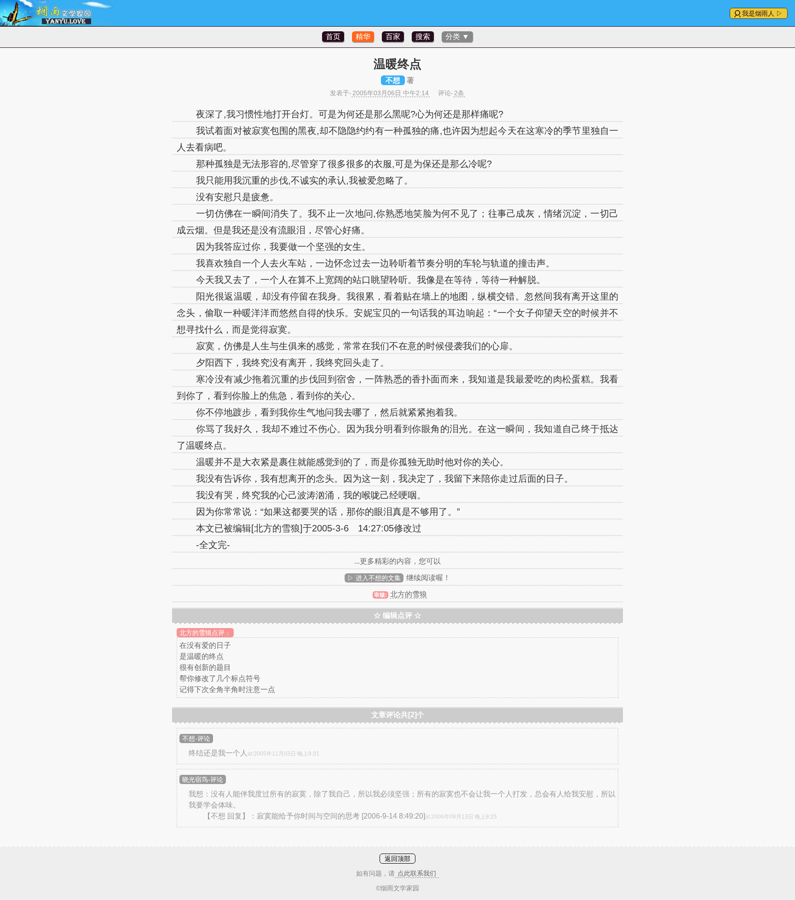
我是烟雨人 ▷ (762, 13)
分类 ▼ (457, 36)
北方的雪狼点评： (205, 632)
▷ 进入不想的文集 (374, 578)
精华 (363, 36)
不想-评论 (196, 738)
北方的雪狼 (408, 594)
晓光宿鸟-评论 (202, 779)
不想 (393, 80)
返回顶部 (397, 858)
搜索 (422, 36)
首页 (333, 36)
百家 (393, 36)
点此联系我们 (417, 873)
